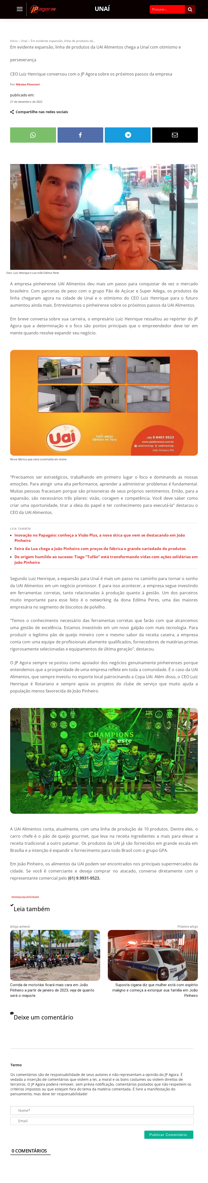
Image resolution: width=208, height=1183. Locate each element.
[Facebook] (80, 135)
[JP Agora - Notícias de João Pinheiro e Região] (44, 9)
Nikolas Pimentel (28, 84)
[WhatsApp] (33, 135)
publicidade (31, 897)
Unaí (102, 9)
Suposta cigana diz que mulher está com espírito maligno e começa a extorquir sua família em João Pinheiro (155, 990)
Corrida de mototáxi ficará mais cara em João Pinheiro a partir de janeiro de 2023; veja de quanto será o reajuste (52, 990)
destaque (17, 897)
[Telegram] (128, 135)
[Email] (175, 135)
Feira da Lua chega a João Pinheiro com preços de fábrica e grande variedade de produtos (100, 548)
